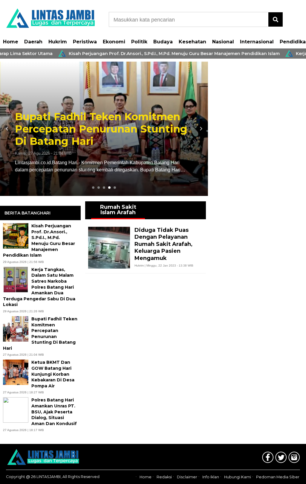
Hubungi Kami (237, 477)
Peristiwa (85, 42)
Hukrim (57, 42)
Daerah (33, 42)
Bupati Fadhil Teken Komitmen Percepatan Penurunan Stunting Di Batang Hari (101, 129)
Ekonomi (114, 42)
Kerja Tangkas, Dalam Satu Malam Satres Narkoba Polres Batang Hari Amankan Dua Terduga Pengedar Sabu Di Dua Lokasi (39, 287)
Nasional (223, 42)
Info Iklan (210, 477)
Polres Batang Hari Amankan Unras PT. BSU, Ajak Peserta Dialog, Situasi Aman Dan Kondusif (54, 411)
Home (10, 42)
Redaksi (164, 477)
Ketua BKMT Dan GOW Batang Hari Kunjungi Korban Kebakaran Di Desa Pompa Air (52, 374)
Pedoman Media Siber (277, 477)
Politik (139, 42)
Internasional (257, 42)
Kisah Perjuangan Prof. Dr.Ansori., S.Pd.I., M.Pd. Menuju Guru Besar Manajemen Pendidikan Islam (161, 53)
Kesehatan (192, 42)
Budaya (163, 42)
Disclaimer (187, 477)
